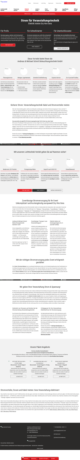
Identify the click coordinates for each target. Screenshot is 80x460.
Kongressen (20, 210)
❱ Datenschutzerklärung (59, 437)
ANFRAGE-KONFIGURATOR (62, 48)
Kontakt (53, 458)
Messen (39, 209)
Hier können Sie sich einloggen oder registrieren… (43, 13)
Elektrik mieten (27, 9)
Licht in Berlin (37, 9)
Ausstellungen (54, 209)
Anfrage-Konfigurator (28, 133)
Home (29, 3)
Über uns (56, 9)
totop (58, 458)
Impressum (50, 3)
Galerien (61, 209)
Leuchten (41, 126)
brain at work (40, 448)
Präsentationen (36, 210)
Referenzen (35, 3)
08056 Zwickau (61, 409)
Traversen (47, 126)
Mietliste (26, 458)
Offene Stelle (76, 9)
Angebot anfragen (43, 458)
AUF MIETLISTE (19, 376)
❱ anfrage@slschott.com (60, 430)
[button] (29, 144)
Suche (78, 3)
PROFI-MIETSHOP (70, 3)
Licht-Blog (43, 3)
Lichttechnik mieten (4, 9)
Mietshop (33, 458)
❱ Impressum (57, 434)
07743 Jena (68, 409)
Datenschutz (58, 3)
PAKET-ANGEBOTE (35, 46)
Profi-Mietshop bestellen (25, 137)
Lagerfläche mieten (65, 9)
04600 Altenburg (53, 409)
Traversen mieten (16, 9)
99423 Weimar (12, 411)
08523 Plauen (74, 409)
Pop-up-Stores (46, 209)
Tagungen (27, 210)
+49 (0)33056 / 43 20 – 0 (60, 427)
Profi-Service (47, 9)
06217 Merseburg (5, 411)
